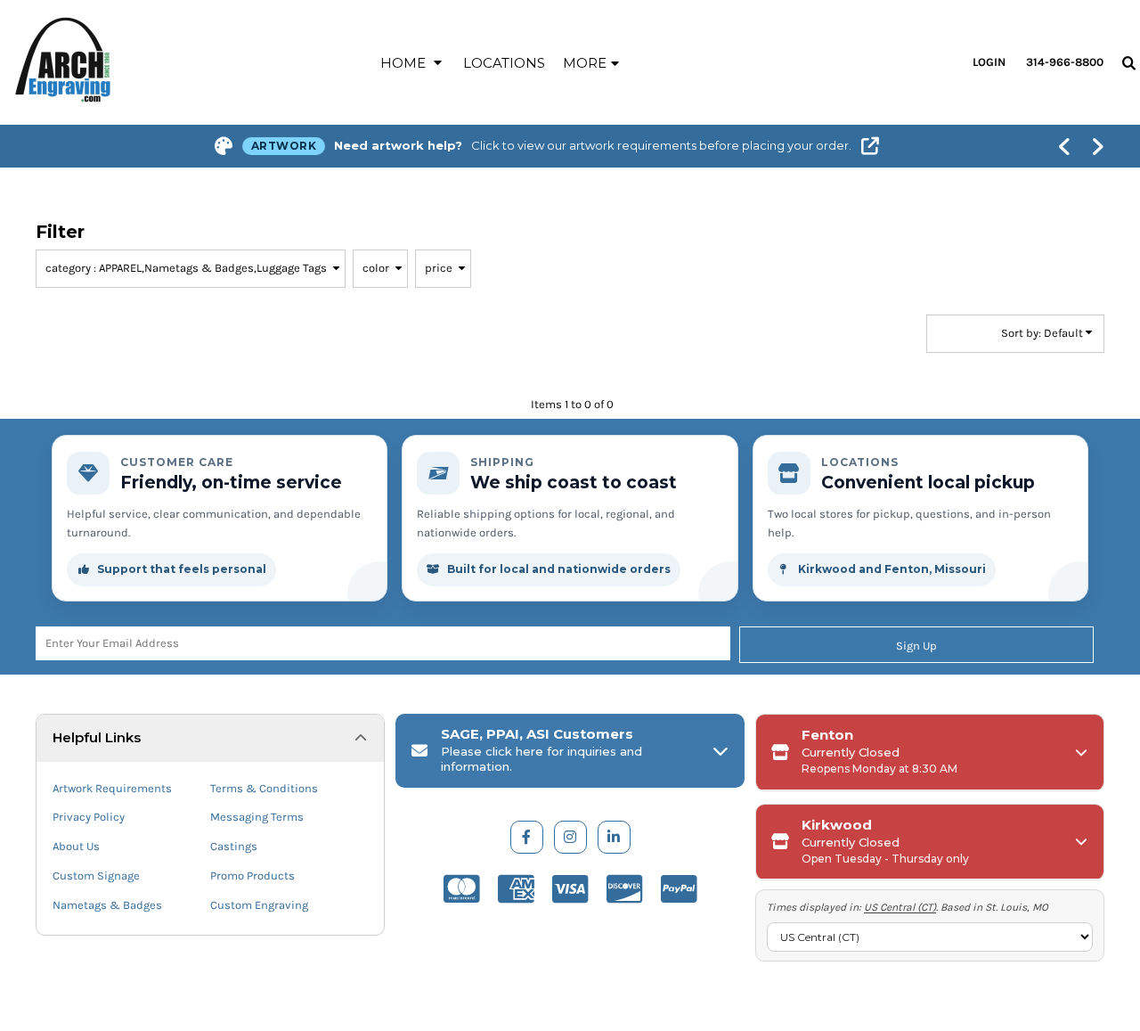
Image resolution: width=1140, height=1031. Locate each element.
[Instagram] (570, 837)
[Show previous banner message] (1064, 146)
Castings (233, 846)
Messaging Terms (257, 816)
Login (989, 62)
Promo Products (252, 875)
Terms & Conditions (264, 788)
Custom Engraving (259, 905)
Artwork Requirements (112, 788)
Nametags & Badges (107, 905)
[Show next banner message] (1097, 146)
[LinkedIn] (614, 837)
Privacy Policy (89, 816)
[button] (412, 62)
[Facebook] (526, 837)
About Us (76, 846)
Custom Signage (96, 875)
